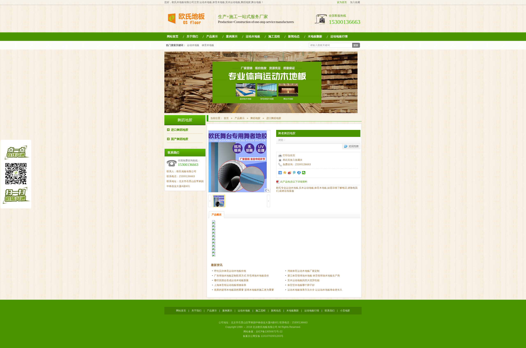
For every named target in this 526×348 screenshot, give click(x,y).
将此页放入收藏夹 (292, 159)
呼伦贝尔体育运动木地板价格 (230, 270)
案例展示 (232, 36)
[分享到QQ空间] (285, 172)
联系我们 (330, 310)
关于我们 (192, 36)
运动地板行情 (339, 36)
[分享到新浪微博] (289, 172)
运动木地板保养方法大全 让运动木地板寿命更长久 (314, 289)
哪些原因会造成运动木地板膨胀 (231, 280)
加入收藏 (355, 2)
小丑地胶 (345, 310)
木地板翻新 (315, 36)
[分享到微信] (304, 172)
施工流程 (274, 36)
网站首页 (172, 36)
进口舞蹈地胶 (179, 129)
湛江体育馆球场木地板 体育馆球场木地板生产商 (313, 275)
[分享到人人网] (299, 172)
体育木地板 (208, 45)
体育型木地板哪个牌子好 (301, 285)
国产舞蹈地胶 (179, 139)
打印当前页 (289, 155)
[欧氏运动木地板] (261, 112)
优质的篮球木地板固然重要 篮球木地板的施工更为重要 (244, 289)
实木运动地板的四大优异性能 (303, 280)
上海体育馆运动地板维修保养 (230, 285)
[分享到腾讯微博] (294, 172)
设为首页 (342, 2)
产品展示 (212, 36)
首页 (226, 118)
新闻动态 (294, 36)
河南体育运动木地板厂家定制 (303, 270)
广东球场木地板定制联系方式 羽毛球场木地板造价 (241, 275)
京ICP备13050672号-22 (269, 331)
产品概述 (216, 214)
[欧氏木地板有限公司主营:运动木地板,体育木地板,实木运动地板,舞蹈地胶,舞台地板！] (189, 22)
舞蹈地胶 (185, 120)
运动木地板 (253, 36)
